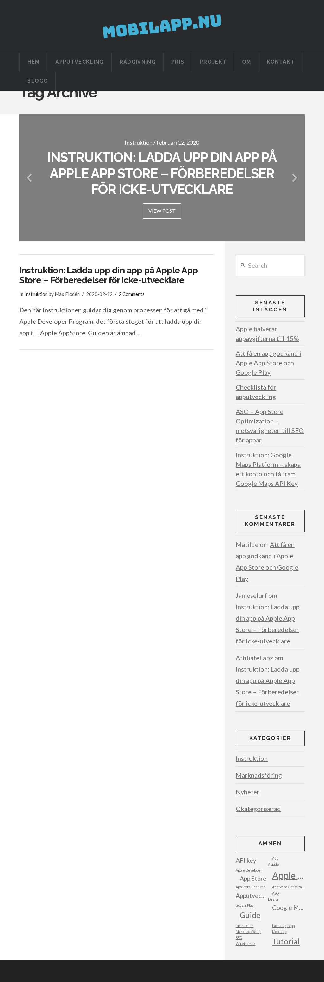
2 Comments (132, 294)
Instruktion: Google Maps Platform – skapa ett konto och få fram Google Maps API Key (268, 469)
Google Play (244, 905)
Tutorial (286, 941)
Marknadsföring (259, 775)
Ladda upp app (283, 925)
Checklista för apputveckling (256, 391)
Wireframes (245, 943)
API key (246, 860)
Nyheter (247, 792)
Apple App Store (288, 875)
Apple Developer (249, 870)
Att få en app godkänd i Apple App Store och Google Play (268, 362)
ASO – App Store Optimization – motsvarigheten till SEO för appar (270, 426)
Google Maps (288, 907)
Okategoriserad (258, 808)
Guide (250, 915)
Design (273, 899)
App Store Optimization (288, 887)
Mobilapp (279, 931)
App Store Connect (250, 887)
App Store (253, 878)
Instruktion (36, 294)
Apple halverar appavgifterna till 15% (267, 333)
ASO (275, 893)
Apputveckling (252, 895)
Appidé (273, 864)
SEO (239, 937)
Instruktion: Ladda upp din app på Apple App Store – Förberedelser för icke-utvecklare (108, 275)
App (275, 858)
